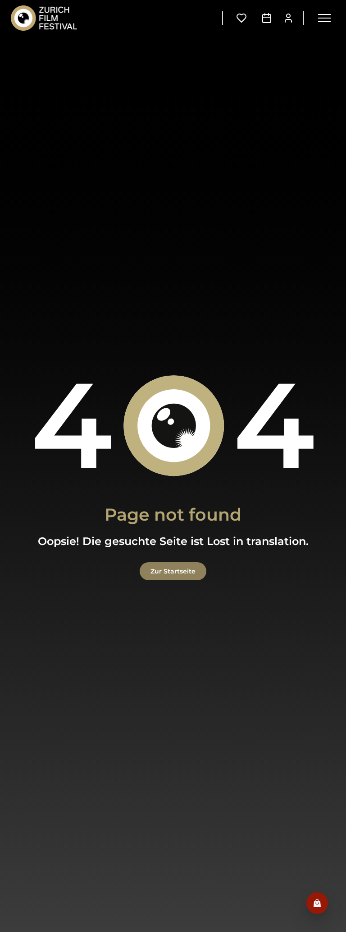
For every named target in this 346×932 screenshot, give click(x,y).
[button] (324, 18)
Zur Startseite (173, 571)
